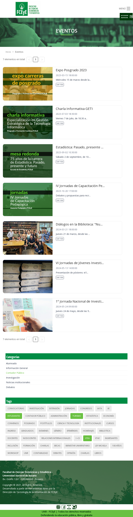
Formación (29, 445)
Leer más (60, 84)
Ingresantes (111, 438)
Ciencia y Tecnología (68, 423)
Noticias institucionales (18, 382)
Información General (17, 368)
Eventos (19, 51)
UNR (26, 453)
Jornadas (70, 408)
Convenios (13, 423)
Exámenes (43, 430)
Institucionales (93, 423)
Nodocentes (29, 438)
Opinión (71, 453)
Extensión (54, 408)
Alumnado (11, 363)
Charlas (44, 445)
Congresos (86, 408)
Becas (57, 445)
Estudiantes (14, 416)
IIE (108, 408)
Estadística (92, 416)
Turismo (77, 416)
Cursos (110, 423)
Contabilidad (41, 453)
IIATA (99, 408)
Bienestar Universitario (78, 445)
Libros (98, 453)
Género (57, 430)
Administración (59, 416)
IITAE (97, 438)
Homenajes (88, 430)
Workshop (13, 453)
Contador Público (15, 372)
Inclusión (13, 445)
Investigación (13, 377)
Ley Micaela (101, 445)
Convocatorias (16, 408)
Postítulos (46, 423)
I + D (78, 438)
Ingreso (12, 430)
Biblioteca (104, 430)
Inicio (8, 51)
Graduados (27, 430)
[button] (126, 16)
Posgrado (29, 423)
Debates (10, 387)
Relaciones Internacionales (56, 438)
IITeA (87, 438)
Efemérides (72, 430)
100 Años (116, 445)
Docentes (13, 438)
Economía (108, 416)
